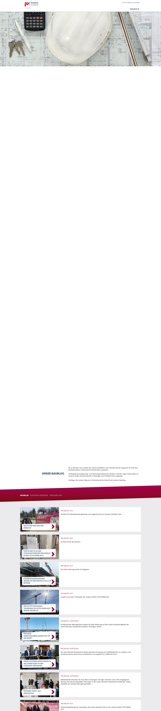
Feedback (134, 9)
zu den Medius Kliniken (131, 3)
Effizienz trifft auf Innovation (32, 692)
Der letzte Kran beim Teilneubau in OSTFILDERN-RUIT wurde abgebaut (37, 608)
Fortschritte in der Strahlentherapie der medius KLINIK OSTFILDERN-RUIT (36, 553)
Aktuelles (24, 495)
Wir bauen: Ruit (56, 495)
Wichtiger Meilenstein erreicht (33, 527)
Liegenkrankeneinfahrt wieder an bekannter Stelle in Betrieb (37, 581)
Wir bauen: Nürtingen (39, 495)
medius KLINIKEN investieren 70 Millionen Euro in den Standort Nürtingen (37, 663)
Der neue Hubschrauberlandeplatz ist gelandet (36, 636)
